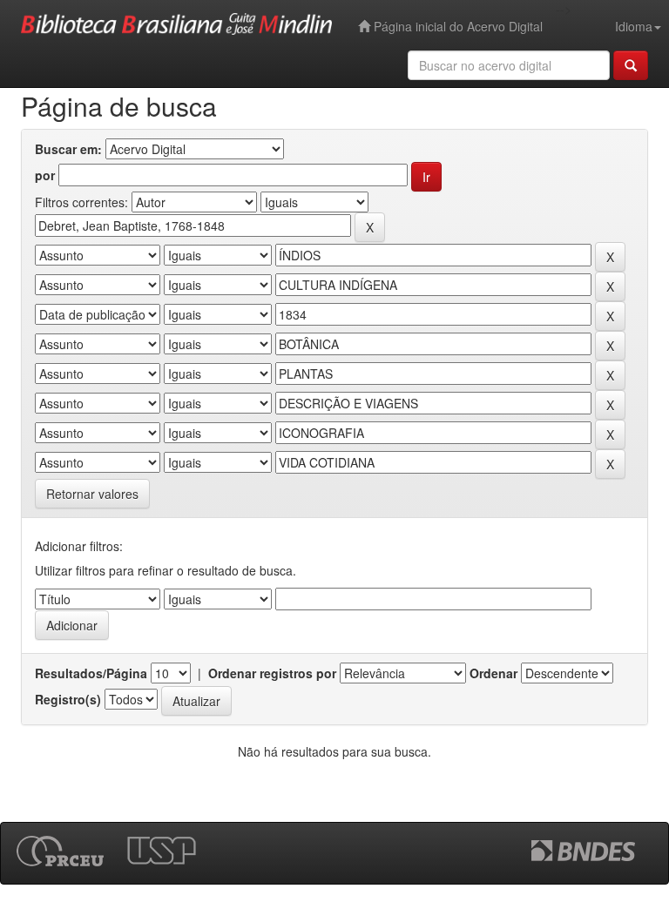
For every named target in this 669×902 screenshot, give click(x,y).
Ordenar (493, 673)
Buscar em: (68, 149)
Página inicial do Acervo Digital (456, 26)
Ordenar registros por (272, 673)
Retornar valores (92, 493)
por (45, 175)
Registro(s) (68, 699)
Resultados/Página (91, 673)
